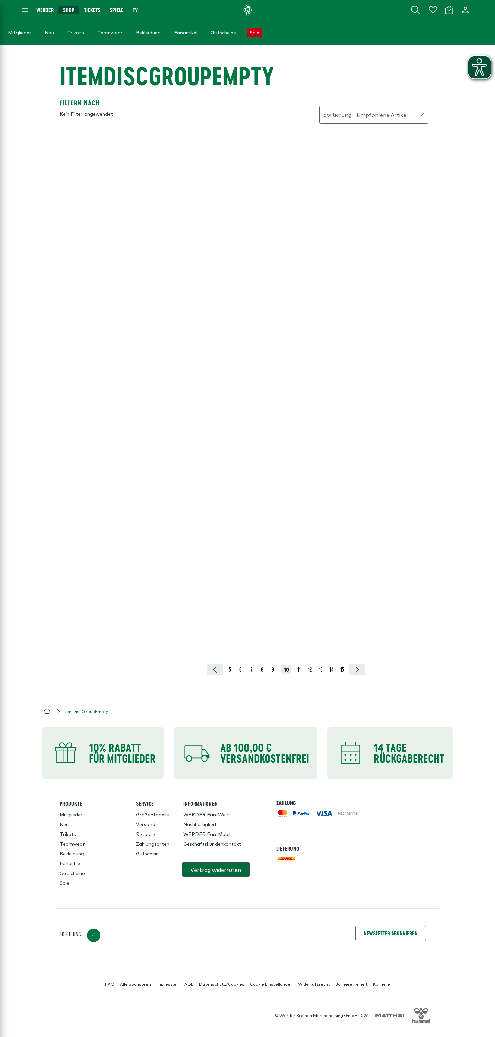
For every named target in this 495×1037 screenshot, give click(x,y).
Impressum (167, 984)
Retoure (145, 834)
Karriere (381, 984)
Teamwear (72, 844)
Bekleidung (72, 853)
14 (331, 669)
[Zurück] (215, 669)
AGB (189, 984)
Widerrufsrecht (314, 984)
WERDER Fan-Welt (206, 814)
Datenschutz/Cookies (221, 984)
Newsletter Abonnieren (391, 933)
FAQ (109, 984)
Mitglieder (71, 814)
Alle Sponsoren (135, 984)
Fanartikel (71, 863)
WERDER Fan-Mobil (206, 834)
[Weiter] (357, 669)
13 (321, 669)
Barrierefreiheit (351, 984)
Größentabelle (152, 814)
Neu (64, 824)
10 (286, 669)
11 (299, 669)
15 (342, 669)
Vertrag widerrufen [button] (215, 869)
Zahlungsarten (152, 844)
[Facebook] (93, 935)
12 (310, 669)
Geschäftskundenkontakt (212, 844)
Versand (145, 824)
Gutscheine (72, 873)
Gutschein (147, 853)
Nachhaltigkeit (200, 824)
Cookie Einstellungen (271, 984)
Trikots (68, 834)
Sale (64, 883)
